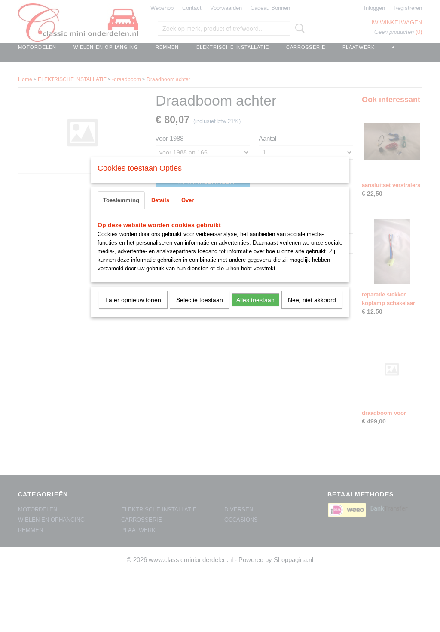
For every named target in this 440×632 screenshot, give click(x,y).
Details (160, 200)
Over (187, 200)
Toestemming (121, 200)
